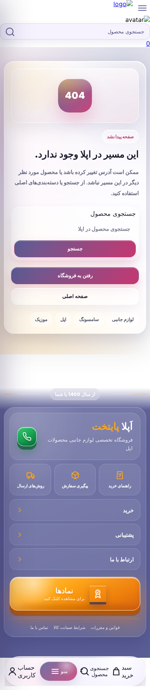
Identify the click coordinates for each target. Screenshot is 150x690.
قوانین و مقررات (105, 627)
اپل (63, 319)
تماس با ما (39, 627)
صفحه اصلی (75, 296)
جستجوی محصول (113, 213)
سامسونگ (89, 319)
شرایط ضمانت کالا (69, 627)
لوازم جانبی (123, 319)
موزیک (41, 319)
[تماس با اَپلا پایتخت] (27, 436)
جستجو (75, 248)
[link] (75, 19)
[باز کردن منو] (142, 8)
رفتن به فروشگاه (75, 275)
